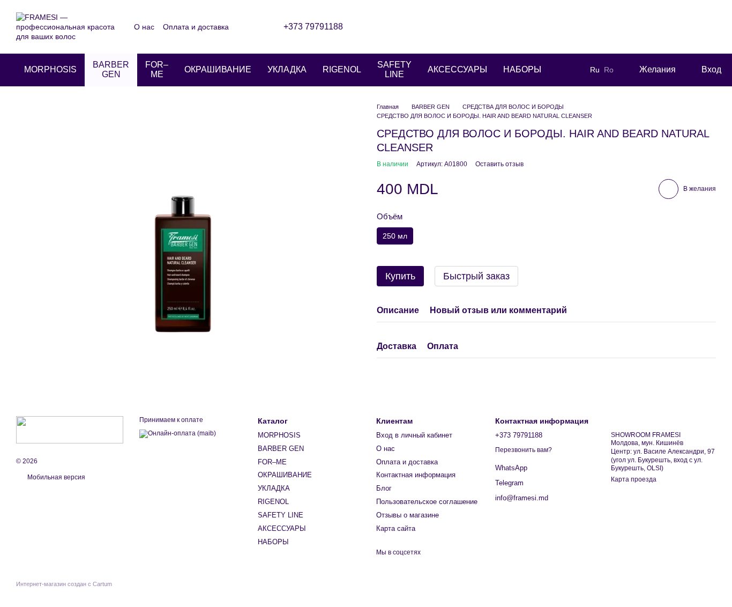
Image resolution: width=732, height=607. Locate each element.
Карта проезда (633, 479)
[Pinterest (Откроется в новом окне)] (565, 27)
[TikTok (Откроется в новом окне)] (526, 27)
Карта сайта (395, 528)
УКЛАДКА (287, 69)
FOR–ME (156, 69)
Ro (609, 69)
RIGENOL (342, 69)
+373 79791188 (313, 27)
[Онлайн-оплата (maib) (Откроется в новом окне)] (177, 433)
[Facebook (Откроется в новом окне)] (539, 27)
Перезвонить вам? (523, 450)
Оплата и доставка (196, 27)
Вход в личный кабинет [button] (414, 435)
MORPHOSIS (50, 69)
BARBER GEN (111, 69)
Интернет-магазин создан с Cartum (64, 584)
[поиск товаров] (568, 69)
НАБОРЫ (522, 69)
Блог (384, 488)
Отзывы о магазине (407, 515)
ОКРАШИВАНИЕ (217, 69)
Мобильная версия (55, 477)
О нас (144, 27)
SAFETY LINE (394, 69)
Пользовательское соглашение (426, 502)
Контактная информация (415, 475)
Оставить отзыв (499, 164)
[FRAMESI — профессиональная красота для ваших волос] (69, 429)
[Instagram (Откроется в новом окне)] (514, 27)
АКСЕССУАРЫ (457, 69)
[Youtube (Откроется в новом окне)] (552, 27)
